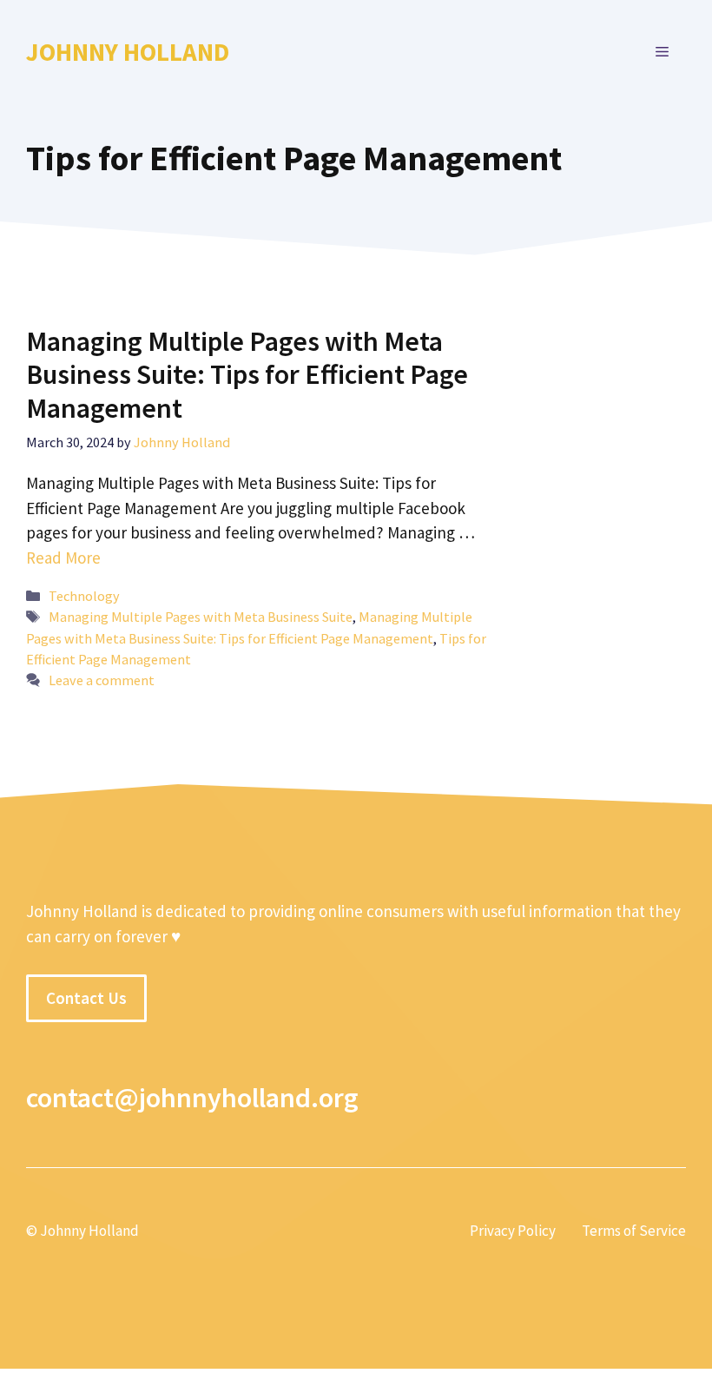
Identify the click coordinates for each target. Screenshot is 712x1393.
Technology (84, 595)
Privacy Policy (513, 1230)
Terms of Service (634, 1230)
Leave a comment (102, 680)
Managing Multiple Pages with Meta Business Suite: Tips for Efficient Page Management (247, 375)
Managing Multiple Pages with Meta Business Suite (201, 616)
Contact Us (86, 997)
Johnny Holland (127, 52)
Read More (63, 557)
